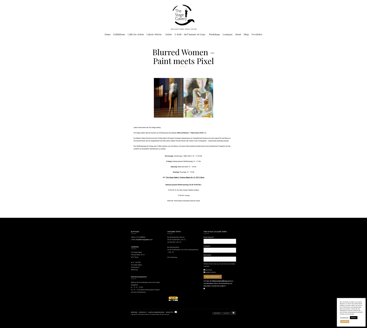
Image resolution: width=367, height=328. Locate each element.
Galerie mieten (154, 34)
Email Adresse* (209, 237)
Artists (168, 34)
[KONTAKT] (176, 312)
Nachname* (208, 255)
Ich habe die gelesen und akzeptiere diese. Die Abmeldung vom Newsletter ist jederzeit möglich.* (218, 283)
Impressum (134, 312)
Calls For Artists (136, 34)
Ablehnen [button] (353, 317)
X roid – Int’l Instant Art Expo (190, 34)
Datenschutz (143, 312)
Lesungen (227, 34)
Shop (246, 34)
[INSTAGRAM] (233, 313)
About (238, 34)
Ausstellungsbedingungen (156, 312)
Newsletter (256, 34)
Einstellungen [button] (344, 318)
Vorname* (207, 246)
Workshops (214, 34)
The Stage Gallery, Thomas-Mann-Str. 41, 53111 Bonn (185, 177)
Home (108, 34)
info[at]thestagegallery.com (144, 239)
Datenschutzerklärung (219, 281)
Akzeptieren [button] (344, 321)
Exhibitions (119, 34)
